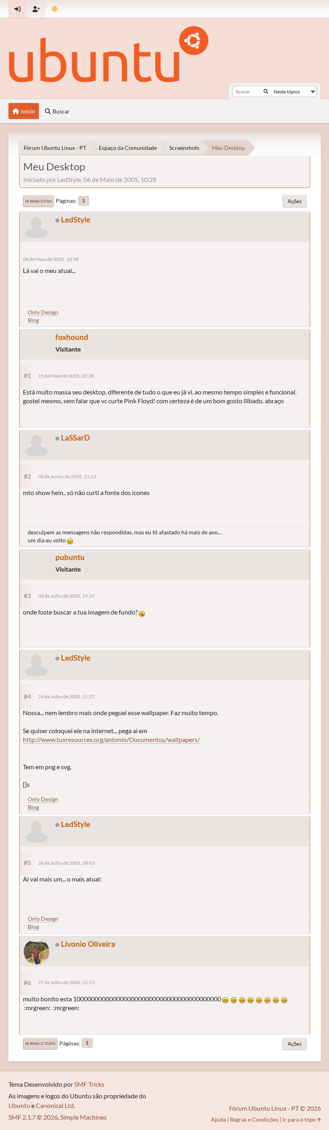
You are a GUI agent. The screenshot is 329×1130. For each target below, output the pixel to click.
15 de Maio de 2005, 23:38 (66, 375)
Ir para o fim (38, 201)
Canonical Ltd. (55, 1105)
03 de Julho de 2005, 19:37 (66, 595)
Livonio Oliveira (88, 943)
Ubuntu (19, 1105)
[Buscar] (266, 91)
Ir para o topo (40, 1043)
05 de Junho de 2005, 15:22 (67, 476)
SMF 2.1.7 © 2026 (33, 1117)
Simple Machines (83, 1117)
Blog (33, 320)
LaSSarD (75, 437)
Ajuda (218, 1119)
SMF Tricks (89, 1084)
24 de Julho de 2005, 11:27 (66, 696)
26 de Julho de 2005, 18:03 (66, 862)
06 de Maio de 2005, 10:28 (51, 259)
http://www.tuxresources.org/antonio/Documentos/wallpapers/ (111, 739)
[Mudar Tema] (55, 9)
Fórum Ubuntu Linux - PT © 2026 (275, 1108)
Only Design (43, 312)
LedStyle (75, 219)
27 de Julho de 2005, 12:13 (66, 982)
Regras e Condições (254, 1119)
